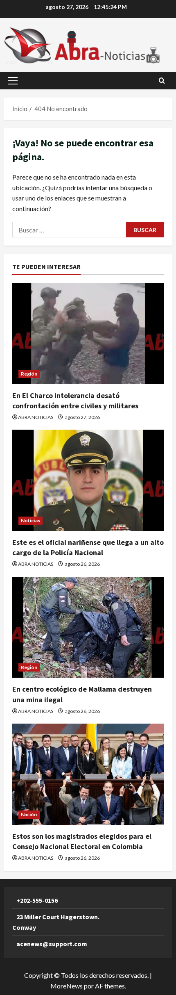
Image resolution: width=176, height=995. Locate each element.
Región (29, 374)
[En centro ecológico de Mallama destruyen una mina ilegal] (88, 627)
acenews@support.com (51, 944)
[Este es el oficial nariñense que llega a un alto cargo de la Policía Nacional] (88, 480)
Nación (29, 814)
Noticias (30, 520)
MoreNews (66, 986)
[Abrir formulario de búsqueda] (162, 81)
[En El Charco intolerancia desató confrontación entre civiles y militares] (88, 333)
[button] (13, 80)
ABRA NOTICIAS (35, 417)
